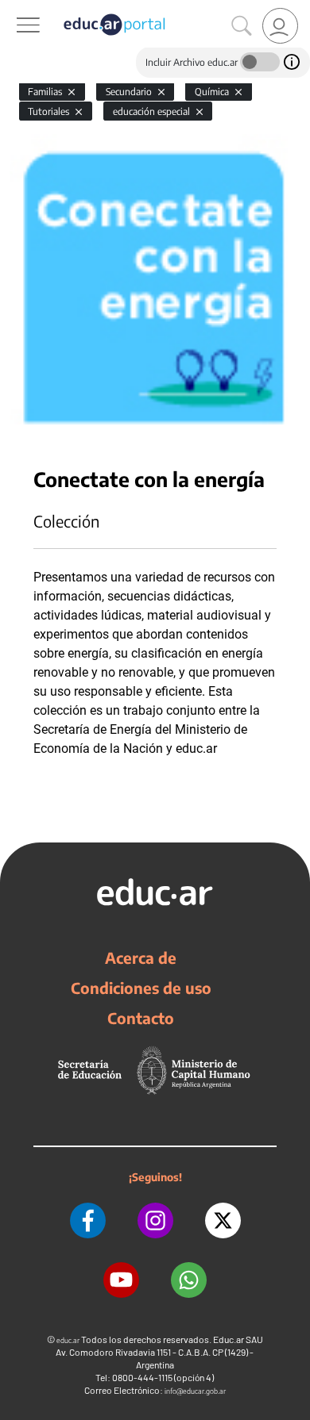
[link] (280, 26)
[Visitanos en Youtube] (121, 1280)
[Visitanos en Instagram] (155, 1220)
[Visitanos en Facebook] (88, 1220)
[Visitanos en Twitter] (223, 1220)
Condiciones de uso (141, 987)
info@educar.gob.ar (195, 1391)
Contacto (140, 1017)
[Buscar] (241, 26)
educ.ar (67, 1340)
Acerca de (140, 957)
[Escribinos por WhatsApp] (189, 1280)
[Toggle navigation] (14, 9)
